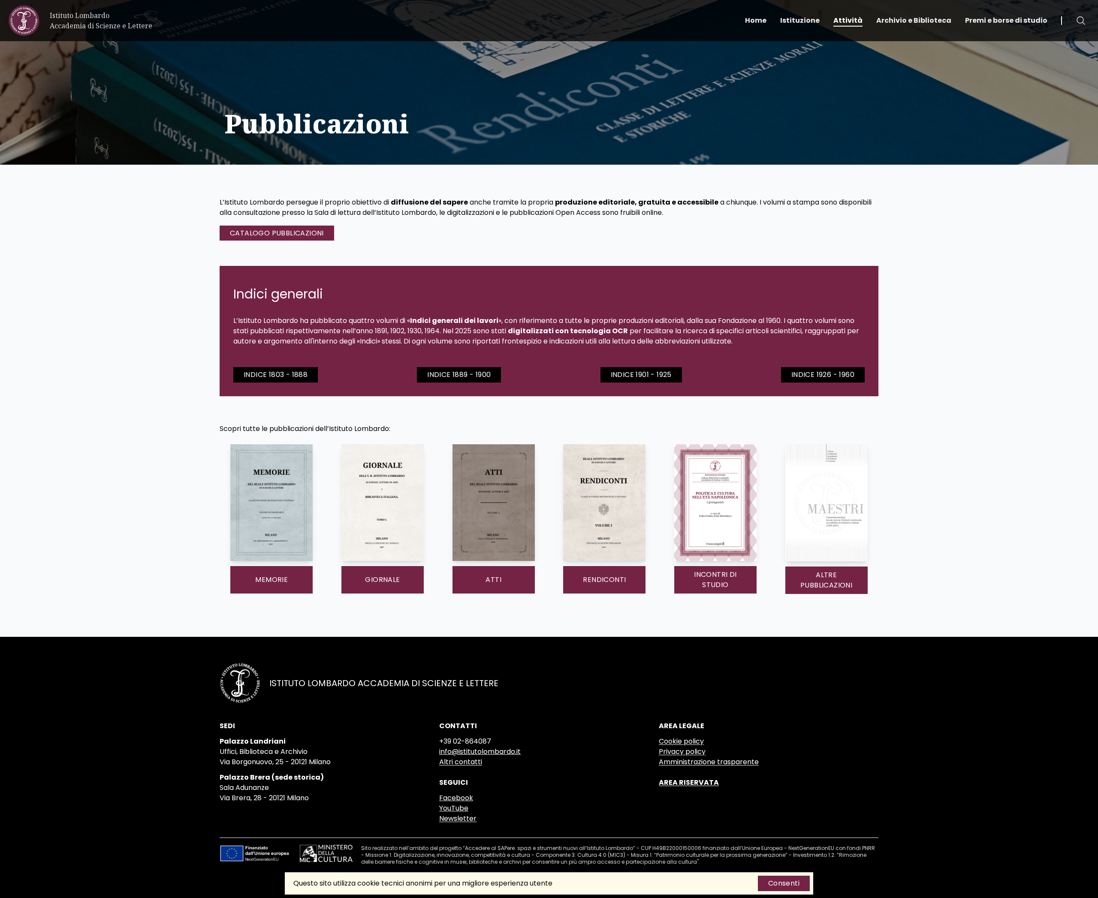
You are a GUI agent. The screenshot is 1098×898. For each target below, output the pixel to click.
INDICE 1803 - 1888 (276, 375)
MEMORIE (271, 580)
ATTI (493, 580)
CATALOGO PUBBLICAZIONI (277, 233)
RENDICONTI (604, 580)
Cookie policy (681, 741)
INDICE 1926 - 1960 (822, 375)
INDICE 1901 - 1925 (641, 375)
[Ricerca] (1081, 20)
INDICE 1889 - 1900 (459, 375)
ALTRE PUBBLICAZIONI (826, 580)
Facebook (456, 798)
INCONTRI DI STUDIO (715, 580)
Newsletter (458, 818)
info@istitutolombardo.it (480, 751)
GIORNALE (382, 580)
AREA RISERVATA (689, 782)
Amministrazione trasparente (709, 762)
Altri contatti (460, 762)
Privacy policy (682, 751)
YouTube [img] (453, 808)
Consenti (783, 883)
